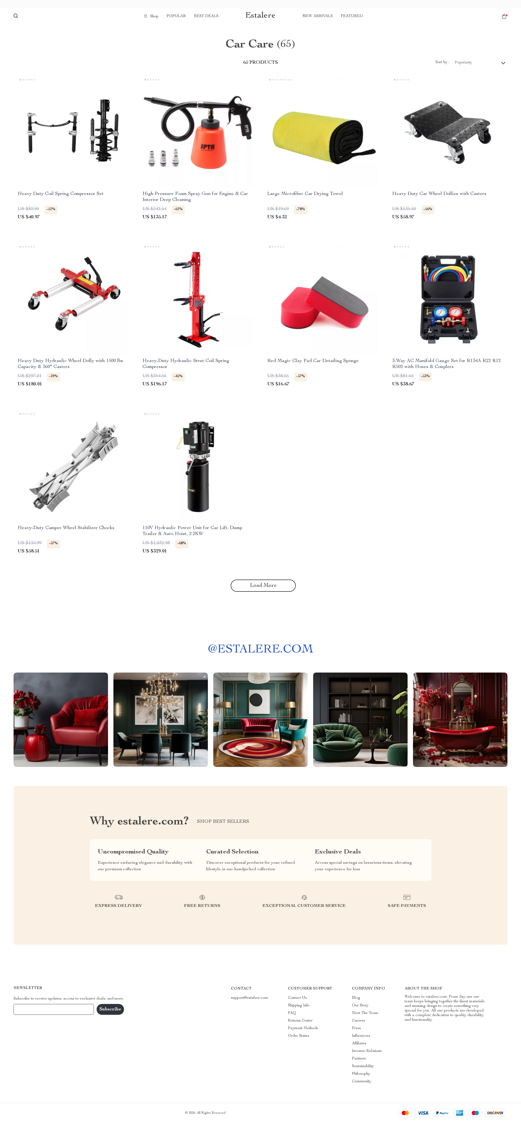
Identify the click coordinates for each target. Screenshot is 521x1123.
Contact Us (297, 998)
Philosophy (361, 1074)
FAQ (292, 1013)
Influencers (361, 1036)
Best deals (206, 16)
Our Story (360, 1005)
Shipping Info (299, 1005)
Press (356, 1028)
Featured (352, 16)
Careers (358, 1021)
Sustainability (363, 1066)
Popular (176, 16)
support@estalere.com (249, 998)
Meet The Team (365, 1013)
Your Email (28, 1009)
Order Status (298, 1036)
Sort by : (442, 62)
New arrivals (318, 16)
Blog (356, 998)
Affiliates (359, 1043)
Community (361, 1081)
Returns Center (300, 1021)
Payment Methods (303, 1028)
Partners (359, 1059)
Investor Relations (367, 1051)
